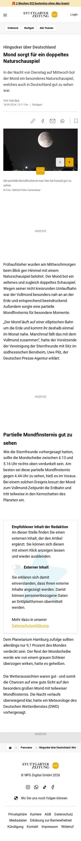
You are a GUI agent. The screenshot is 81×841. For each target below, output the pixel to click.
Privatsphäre (17, 814)
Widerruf (67, 827)
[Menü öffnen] (5, 15)
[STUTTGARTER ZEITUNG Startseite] (40, 15)
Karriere (35, 814)
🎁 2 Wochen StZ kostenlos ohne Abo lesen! (40, 3)
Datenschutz (63, 814)
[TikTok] (44, 787)
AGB (48, 814)
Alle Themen (46, 28)
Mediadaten (18, 820)
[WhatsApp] (36, 787)
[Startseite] (10, 748)
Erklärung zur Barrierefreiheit (51, 820)
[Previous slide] (60, 162)
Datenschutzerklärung (30, 625)
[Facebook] (53, 787)
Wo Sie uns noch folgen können (44, 798)
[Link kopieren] (33, 121)
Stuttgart (29, 28)
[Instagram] (28, 787)
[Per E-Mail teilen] (53, 121)
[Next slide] (69, 162)
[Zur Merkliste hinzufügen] (75, 121)
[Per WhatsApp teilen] (62, 121)
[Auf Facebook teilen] (43, 121)
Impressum (50, 827)
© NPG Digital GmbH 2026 (40, 775)
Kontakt (32, 827)
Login (74, 14)
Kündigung (15, 827)
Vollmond (12, 28)
